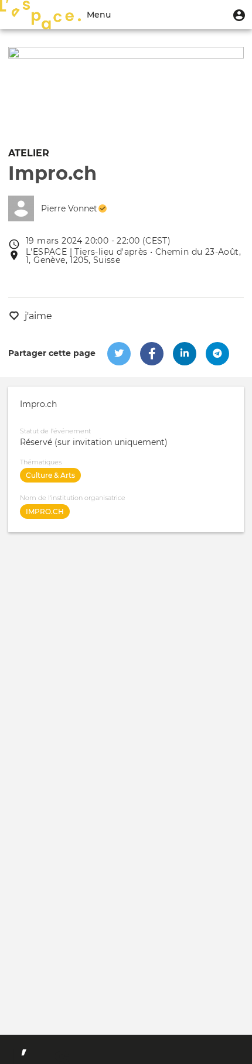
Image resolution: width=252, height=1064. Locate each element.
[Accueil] (40, 14)
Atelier (28, 153)
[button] (239, 14)
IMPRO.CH (45, 511)
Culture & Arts (50, 475)
